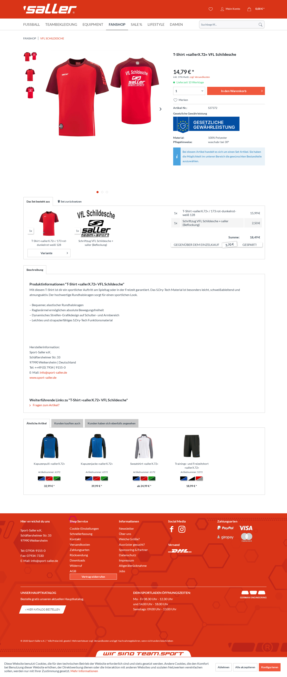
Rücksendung (79, 555)
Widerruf (76, 565)
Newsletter (126, 528)
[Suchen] (260, 24)
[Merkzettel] (210, 9)
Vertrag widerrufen (93, 576)
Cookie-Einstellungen (84, 528)
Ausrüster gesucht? (132, 544)
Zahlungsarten (79, 550)
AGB (73, 571)
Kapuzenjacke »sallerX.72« (97, 463)
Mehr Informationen (84, 671)
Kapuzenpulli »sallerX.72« (49, 463)
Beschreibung (35, 269)
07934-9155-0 (35, 550)
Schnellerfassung (81, 534)
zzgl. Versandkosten (200, 77)
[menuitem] (232, 24)
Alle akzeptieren (245, 667)
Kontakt (75, 539)
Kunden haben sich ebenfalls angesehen (111, 423)
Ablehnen (223, 667)
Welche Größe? (129, 539)
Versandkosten (80, 544)
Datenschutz (127, 555)
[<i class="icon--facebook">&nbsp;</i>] (172, 530)
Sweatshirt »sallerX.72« (144, 463)
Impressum (126, 560)
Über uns (125, 534)
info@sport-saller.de (53, 372)
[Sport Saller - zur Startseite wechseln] (50, 10)
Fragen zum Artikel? (45, 405)
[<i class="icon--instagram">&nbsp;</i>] (182, 530)
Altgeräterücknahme (133, 565)
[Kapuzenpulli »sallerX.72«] (49, 446)
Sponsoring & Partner (133, 550)
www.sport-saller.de (42, 377)
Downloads (77, 560)
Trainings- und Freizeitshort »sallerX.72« (192, 465)
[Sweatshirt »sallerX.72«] (144, 446)
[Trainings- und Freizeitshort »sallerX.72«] (191, 446)
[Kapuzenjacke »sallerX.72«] (97, 446)
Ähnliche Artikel (37, 423)
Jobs (122, 571)
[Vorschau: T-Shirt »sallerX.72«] (30, 75)
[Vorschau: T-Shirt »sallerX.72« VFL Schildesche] (30, 57)
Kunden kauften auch (67, 423)
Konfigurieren (269, 667)
